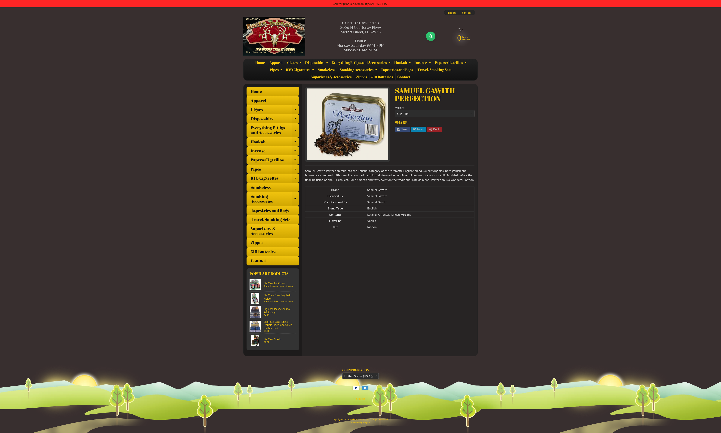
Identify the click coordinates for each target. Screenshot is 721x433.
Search (360, 398)
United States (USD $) (358, 376)
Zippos (361, 76)
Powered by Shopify (360, 422)
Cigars (294, 63)
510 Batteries (382, 76)
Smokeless (326, 69)
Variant (399, 107)
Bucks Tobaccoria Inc (359, 419)
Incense (423, 63)
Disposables (317, 63)
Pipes (276, 70)
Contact (403, 76)
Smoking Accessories (359, 70)
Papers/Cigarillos (451, 63)
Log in (452, 12)
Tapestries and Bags (397, 69)
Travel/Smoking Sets (434, 69)
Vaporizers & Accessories (331, 76)
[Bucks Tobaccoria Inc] (274, 36)
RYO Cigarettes (300, 70)
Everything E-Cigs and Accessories (361, 63)
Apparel (276, 62)
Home (260, 62)
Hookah (403, 63)
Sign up (466, 12)
